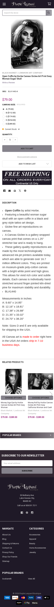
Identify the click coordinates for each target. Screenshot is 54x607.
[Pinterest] (25, 190)
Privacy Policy (8, 552)
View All (31, 579)
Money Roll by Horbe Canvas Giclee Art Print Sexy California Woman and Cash (40, 405)
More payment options (27, 157)
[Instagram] (32, 512)
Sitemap (5, 561)
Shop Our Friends (9, 557)
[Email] (9, 190)
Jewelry (32, 552)
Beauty (32, 543)
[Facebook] (4, 190)
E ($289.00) (10, 124)
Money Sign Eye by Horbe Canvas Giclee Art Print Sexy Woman (13, 405)
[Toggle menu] (4, 4)
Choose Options (13, 398)
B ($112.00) (11, 113)
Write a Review (8, 82)
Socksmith (7, 579)
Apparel (32, 539)
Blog (4, 539)
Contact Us (7, 548)
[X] (20, 190)
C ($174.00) (11, 116)
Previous (3, 394)
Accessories (34, 535)
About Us (6, 535)
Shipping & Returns (10, 543)
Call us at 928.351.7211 (27, 505)
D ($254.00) (11, 120)
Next (51, 394)
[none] (27, 44)
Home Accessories (37, 548)
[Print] (15, 190)
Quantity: (7, 134)
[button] (27, 163)
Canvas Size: (13, 104)
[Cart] (50, 4)
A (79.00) (10, 109)
